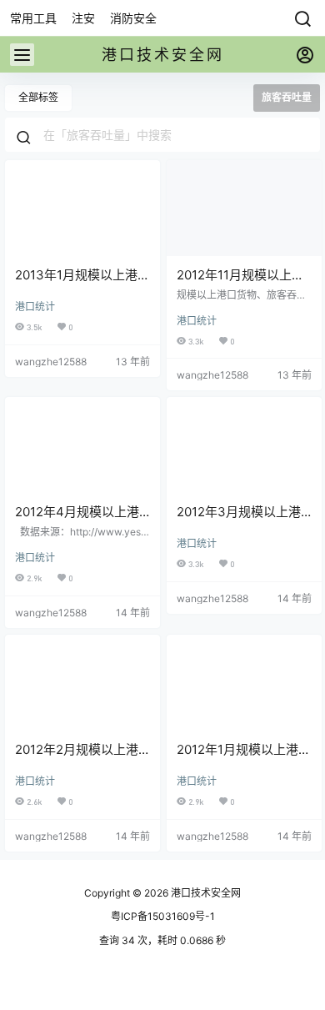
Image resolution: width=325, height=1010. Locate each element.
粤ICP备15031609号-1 (163, 916)
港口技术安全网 (204, 893)
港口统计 (35, 306)
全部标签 (38, 97)
